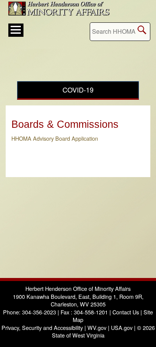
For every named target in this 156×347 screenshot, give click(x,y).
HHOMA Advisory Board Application (54, 138)
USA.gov (122, 327)
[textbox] (120, 31)
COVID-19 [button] (78, 89)
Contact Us (125, 312)
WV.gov (96, 327)
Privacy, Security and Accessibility (42, 327)
